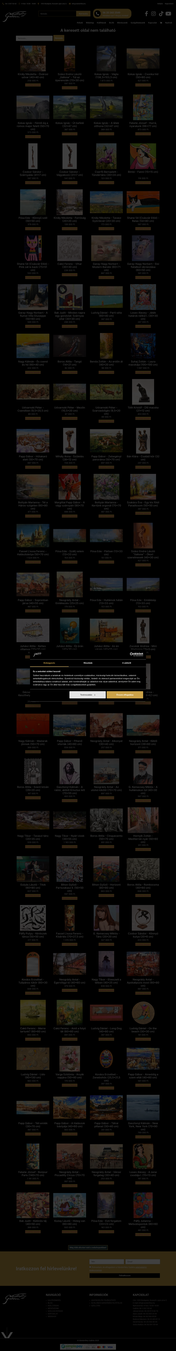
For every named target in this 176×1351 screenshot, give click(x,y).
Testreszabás (86, 695)
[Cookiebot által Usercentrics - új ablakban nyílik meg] (132, 654)
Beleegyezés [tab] (49, 663)
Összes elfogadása (124, 695)
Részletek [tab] (88, 663)
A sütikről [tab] (126, 663)
